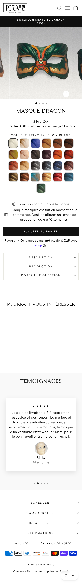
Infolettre (40, 523)
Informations (40, 533)
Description (41, 257)
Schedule (40, 502)
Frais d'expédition (17, 126)
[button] (13, 143)
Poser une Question (41, 275)
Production (41, 266)
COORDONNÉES (40, 513)
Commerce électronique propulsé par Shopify (41, 571)
